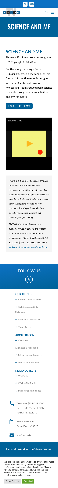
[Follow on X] (25, 4)
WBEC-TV (23, 375)
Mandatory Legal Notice (29, 319)
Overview (23, 340)
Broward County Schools (29, 299)
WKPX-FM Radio (27, 383)
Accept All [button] (28, 481)
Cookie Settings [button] (12, 481)
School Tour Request (28, 362)
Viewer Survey (25, 327)
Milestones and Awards (30, 355)
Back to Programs (19, 106)
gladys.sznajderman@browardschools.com (28, 247)
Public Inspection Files (29, 390)
